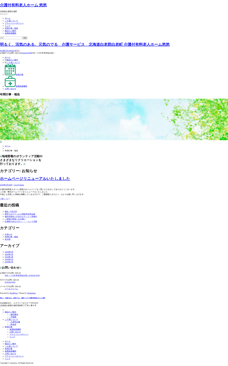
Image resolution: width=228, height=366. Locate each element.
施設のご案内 (10, 31)
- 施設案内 (14, 314)
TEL (7, 51)
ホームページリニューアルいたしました (35, 178)
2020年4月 (9, 257)
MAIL (11, 51)
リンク (7, 26)
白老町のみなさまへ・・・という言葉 (21, 221)
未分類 (7, 239)
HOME (3, 51)
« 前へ (2, 199)
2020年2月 (9, 262)
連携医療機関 (10, 33)
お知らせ (8, 234)
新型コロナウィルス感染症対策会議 (20, 214)
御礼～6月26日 (11, 212)
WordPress (14, 293)
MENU (17, 51)
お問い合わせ (10, 89)
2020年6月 (9, 252)
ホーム (7, 18)
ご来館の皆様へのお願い (15, 219)
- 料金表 (13, 324)
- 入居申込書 (15, 322)
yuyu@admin (19, 185)
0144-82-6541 (10, 282)
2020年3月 (9, 259)
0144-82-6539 (26, 53)
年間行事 (19, 75)
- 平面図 (13, 317)
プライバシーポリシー (14, 23)
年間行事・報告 (11, 28)
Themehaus (31, 293)
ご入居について (11, 21)
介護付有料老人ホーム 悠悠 (23, 5)
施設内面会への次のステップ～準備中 (21, 216)
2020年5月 (9, 254)
